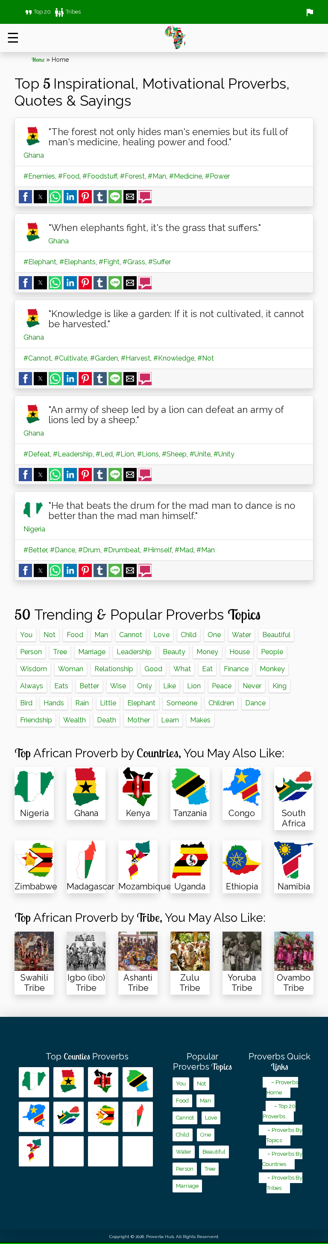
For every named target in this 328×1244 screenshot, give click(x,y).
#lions (148, 454)
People (272, 652)
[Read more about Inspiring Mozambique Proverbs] (34, 1151)
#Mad (184, 550)
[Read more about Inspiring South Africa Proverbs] (68, 1117)
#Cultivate (70, 358)
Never (252, 686)
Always (31, 686)
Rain (82, 703)
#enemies (39, 176)
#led (104, 454)
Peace (221, 686)
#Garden (104, 358)
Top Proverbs (87, 1056)
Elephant (141, 703)
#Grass (134, 262)
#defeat (36, 454)
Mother (138, 720)
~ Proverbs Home (282, 1087)
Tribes (67, 12)
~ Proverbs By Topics (284, 1135)
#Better (35, 550)
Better (89, 686)
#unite (200, 454)
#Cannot (37, 358)
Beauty (174, 652)
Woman (70, 669)
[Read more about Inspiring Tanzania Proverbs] (138, 1082)
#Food (68, 176)
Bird (26, 703)
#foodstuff (99, 176)
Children (221, 703)
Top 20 (37, 12)
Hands (54, 703)
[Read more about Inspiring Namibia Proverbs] (138, 1151)
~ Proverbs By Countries (282, 1159)
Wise (118, 686)
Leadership (134, 652)
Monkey (272, 669)
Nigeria (34, 529)
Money (207, 652)
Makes (200, 720)
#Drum (89, 550)
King (279, 686)
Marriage (91, 652)
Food (75, 635)
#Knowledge (173, 358)
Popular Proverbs (202, 1061)
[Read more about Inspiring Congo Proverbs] (34, 1117)
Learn (170, 720)
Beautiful (276, 635)
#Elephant (39, 262)
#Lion (125, 454)
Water (241, 635)
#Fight (109, 262)
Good (153, 669)
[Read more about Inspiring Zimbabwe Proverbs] (103, 1117)
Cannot (130, 635)
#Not (205, 358)
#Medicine (185, 176)
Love (161, 635)
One (214, 635)
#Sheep (174, 454)
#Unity (224, 454)
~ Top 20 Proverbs (279, 1111)
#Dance (62, 550)
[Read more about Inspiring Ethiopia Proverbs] (103, 1151)
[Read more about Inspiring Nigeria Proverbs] (34, 1082)
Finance (236, 669)
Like (169, 686)
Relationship (113, 669)
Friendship (36, 720)
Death (106, 720)
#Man (157, 176)
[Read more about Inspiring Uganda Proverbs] (68, 1151)
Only (144, 686)
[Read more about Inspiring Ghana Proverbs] (68, 1082)
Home (38, 59)
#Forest (132, 176)
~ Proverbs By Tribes (284, 1183)
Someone (182, 703)
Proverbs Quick (279, 1061)
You (26, 635)
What (182, 669)
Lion (194, 686)
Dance (255, 703)
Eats (61, 686)
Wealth (74, 720)
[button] (25, 196)
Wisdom (33, 669)
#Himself (157, 550)
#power (217, 176)
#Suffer (159, 262)
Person (31, 652)
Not (50, 635)
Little (108, 703)
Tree (60, 652)
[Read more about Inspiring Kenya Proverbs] (103, 1082)
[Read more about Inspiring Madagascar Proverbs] (138, 1117)
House (239, 652)
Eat (207, 669)
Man (101, 635)
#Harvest (135, 358)
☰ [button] (13, 38)
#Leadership (73, 454)
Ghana (33, 155)
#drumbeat (121, 550)
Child (188, 635)
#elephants (77, 262)
